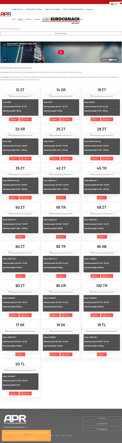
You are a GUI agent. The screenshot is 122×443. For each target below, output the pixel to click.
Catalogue (27, 119)
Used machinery (48, 19)
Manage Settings (32, 438)
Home (14, 19)
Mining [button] (80, 19)
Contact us (103, 418)
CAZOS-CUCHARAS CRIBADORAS (73, 9)
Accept (18, 438)
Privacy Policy (26, 434)
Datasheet (14, 119)
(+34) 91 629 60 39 (103, 423)
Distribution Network (61, 33)
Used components (62, 19)
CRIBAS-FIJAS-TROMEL (52, 9)
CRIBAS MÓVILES (17, 9)
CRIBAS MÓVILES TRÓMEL (34, 9)
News (63, 435)
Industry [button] (37, 19)
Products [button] (29, 19)
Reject (24, 438)
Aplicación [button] (90, 9)
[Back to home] (6, 14)
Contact (73, 19)
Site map (69, 435)
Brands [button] (20, 19)
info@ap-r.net (103, 429)
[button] (101, 434)
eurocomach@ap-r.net (13, 28)
